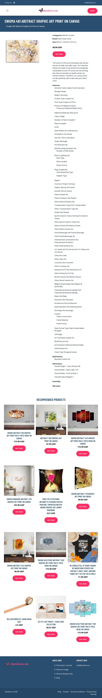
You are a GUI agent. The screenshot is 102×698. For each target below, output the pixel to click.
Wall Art (65, 35)
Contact (66, 692)
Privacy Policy (92, 692)
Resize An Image (62, 669)
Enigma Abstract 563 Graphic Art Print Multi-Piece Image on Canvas (19, 436)
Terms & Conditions (77, 692)
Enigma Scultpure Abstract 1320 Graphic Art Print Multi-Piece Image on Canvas (51, 563)
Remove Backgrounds (64, 674)
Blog (58, 678)
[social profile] (14, 3)
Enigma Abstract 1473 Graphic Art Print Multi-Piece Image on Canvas (82, 441)
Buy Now (59, 54)
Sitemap (93, 694)
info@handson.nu (90, 3)
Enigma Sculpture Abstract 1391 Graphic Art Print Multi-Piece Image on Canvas (83, 627)
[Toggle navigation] (7, 10)
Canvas (71, 35)
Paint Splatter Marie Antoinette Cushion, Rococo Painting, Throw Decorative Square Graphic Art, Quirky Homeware (50, 504)
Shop (92, 11)
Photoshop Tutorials (64, 665)
